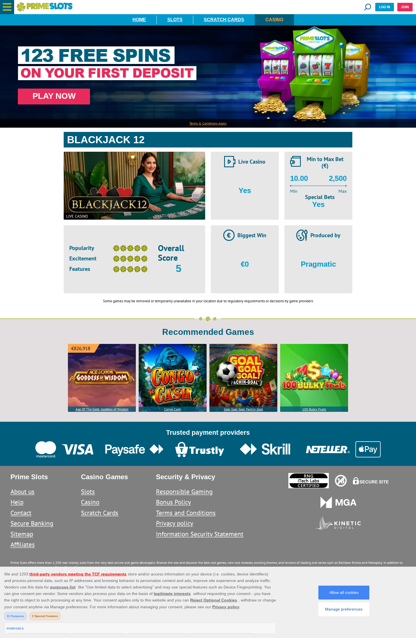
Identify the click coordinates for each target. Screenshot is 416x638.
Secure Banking (31, 523)
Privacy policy (174, 523)
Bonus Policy (173, 502)
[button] (7, 7)
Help (16, 502)
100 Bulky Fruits (314, 409)
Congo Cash (172, 409)
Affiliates (22, 544)
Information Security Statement (199, 534)
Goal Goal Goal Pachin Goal (243, 409)
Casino (274, 19)
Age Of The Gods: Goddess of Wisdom (102, 409)
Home (139, 19)
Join (405, 7)
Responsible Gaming (184, 491)
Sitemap (21, 534)
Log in (384, 7)
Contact (20, 513)
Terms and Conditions (186, 513)
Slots (175, 19)
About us (22, 491)
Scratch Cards (224, 19)
